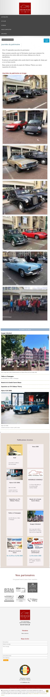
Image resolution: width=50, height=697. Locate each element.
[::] (25, 91)
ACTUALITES (4, 17)
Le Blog (3, 25)
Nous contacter (6, 29)
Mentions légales (14, 687)
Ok (47, 691)
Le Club (3, 21)
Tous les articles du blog (7, 39)
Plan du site (21, 687)
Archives (4, 33)
